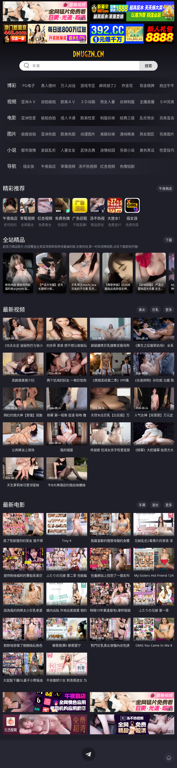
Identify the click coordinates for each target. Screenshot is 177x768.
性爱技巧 (166, 150)
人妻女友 (68, 150)
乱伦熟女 (147, 117)
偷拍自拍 (48, 117)
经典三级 (127, 117)
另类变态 (166, 117)
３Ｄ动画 (87, 101)
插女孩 (28, 166)
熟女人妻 (107, 101)
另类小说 (127, 150)
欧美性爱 (87, 117)
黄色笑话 (147, 150)
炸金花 (127, 85)
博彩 (11, 85)
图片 (11, 134)
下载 (168, 240)
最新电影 (14, 504)
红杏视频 (107, 166)
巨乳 (155, 309)
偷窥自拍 (28, 134)
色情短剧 (127, 166)
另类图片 (166, 134)
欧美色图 (68, 134)
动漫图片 (87, 134)
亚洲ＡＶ (28, 101)
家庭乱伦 (48, 150)
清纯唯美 (127, 134)
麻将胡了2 (107, 85)
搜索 (148, 65)
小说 (11, 150)
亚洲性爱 (28, 117)
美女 (142, 309)
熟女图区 (147, 134)
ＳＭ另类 (166, 101)
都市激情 (28, 150)
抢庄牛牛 (166, 85)
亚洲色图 (48, 134)
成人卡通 (68, 117)
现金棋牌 (147, 85)
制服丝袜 (107, 117)
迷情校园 (107, 150)
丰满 (142, 505)
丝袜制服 (127, 101)
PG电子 (28, 85)
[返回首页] (168, 757)
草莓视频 (68, 166)
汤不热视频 (88, 166)
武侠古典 (87, 150)
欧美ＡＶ (68, 101)
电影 (11, 118)
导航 (11, 166)
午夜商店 (48, 166)
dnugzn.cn (88, 54)
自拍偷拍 (48, 101)
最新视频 (14, 309)
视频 (11, 102)
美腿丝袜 (107, 134)
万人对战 (68, 85)
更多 (168, 309)
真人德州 (48, 85)
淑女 (155, 505)
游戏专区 (87, 85)
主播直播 (147, 101)
